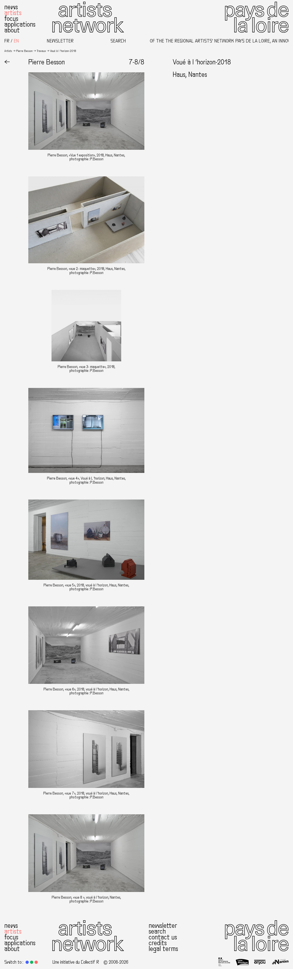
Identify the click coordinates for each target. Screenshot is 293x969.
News (11, 7)
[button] (27, 962)
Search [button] (118, 41)
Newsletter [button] (60, 41)
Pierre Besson (24, 51)
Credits (158, 943)
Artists (12, 13)
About (12, 30)
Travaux (41, 51)
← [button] (7, 62)
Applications (19, 24)
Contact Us (163, 937)
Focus (11, 19)
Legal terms (163, 949)
